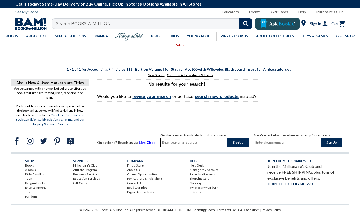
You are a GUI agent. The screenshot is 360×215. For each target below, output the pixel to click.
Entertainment (35, 187)
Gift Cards (279, 11)
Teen (28, 178)
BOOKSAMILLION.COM (174, 210)
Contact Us (135, 183)
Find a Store (135, 165)
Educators (230, 11)
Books (29, 165)
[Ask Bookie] (277, 24)
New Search (156, 75)
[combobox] (155, 24)
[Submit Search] (245, 23)
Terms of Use (226, 210)
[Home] (29, 24)
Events (255, 11)
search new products (217, 96)
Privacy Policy (271, 210)
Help (302, 11)
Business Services (86, 174)
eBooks (30, 170)
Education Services (86, 178)
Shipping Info (198, 183)
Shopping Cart (199, 178)
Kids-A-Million (35, 174)
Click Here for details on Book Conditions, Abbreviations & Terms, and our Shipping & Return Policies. (50, 119)
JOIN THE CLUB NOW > (290, 183)
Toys (28, 192)
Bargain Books (35, 183)
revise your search (151, 96)
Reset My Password (203, 174)
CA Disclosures (249, 210)
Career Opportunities (142, 174)
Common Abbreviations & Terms (190, 75)
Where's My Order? (204, 187)
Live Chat (147, 142)
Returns (195, 192)
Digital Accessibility (140, 192)
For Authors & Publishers (145, 178)
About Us (133, 170)
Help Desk (197, 165)
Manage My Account (204, 170)
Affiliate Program (85, 170)
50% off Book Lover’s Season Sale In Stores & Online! (217, 3)
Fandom (31, 196)
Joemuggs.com (204, 210)
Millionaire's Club (330, 11)
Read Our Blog (137, 187)
